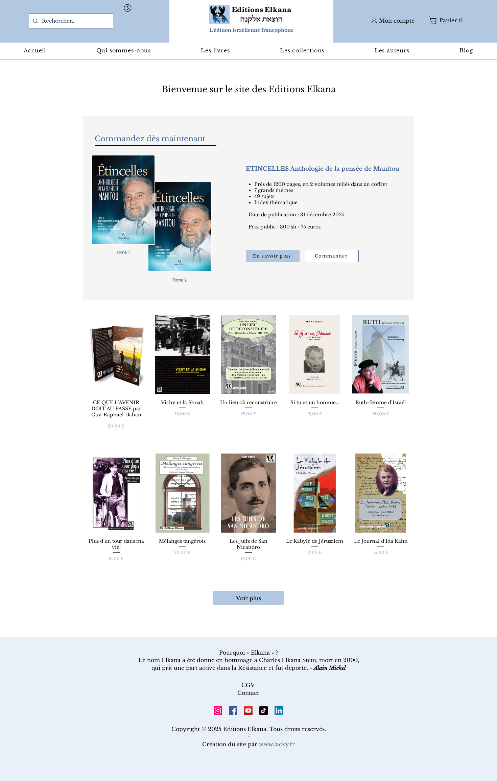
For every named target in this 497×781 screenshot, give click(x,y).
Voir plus (248, 598)
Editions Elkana (244, 729)
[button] (128, 8)
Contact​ (248, 692)
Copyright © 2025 (197, 729)
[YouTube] (248, 710)
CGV (248, 685)
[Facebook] (233, 710)
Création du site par (248, 744)
